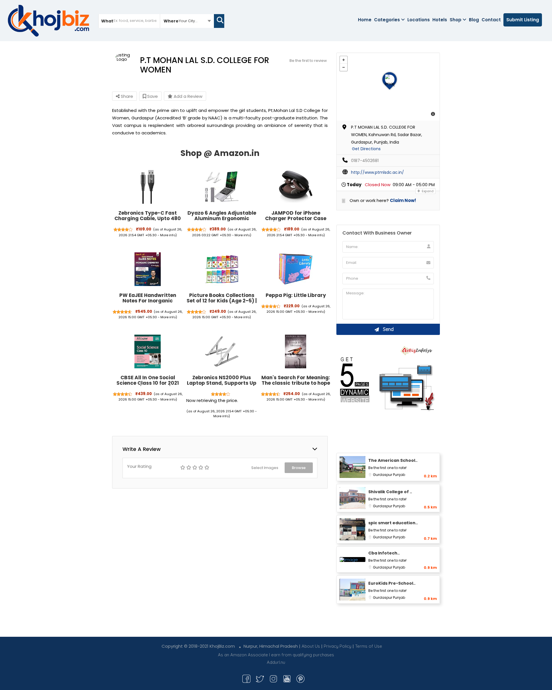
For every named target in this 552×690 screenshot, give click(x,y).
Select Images (264, 467)
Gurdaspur (383, 474)
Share (126, 96)
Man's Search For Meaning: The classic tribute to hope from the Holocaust (295, 383)
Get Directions (366, 149)
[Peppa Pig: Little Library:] (295, 269)
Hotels (439, 20)
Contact (491, 20)
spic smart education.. (393, 523)
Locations (418, 20)
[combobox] (187, 20)
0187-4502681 (365, 160)
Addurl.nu (276, 662)
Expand (427, 191)
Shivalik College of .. (390, 492)
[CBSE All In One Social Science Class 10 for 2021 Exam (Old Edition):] (147, 351)
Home (364, 20)
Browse (299, 467)
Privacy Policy (337, 646)
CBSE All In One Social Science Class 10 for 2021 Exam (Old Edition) (147, 383)
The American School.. (392, 460)
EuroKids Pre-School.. (391, 583)
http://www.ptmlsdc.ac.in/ (377, 172)
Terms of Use (368, 646)
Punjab (399, 474)
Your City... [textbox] (188, 21)
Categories (387, 20)
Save (152, 96)
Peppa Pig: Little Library (296, 295)
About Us (311, 646)
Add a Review (187, 96)
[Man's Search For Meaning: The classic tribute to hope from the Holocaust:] (295, 351)
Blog (474, 20)
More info (167, 235)
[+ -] (388, 87)
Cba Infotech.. (384, 553)
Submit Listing (522, 20)
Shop (455, 20)
